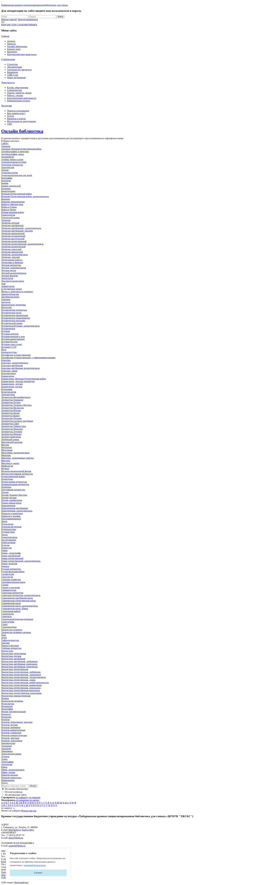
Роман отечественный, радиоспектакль (20, 561)
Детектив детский (10, 223)
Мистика (5, 460)
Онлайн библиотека (17, 46)
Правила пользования (18, 110)
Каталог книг (14, 49)
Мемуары (6, 455)
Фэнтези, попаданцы (11, 740)
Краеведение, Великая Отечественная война (23, 378)
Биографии (6, 178)
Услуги (10, 116)
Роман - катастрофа (11, 553)
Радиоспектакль (9, 537)
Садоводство (7, 574)
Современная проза (11, 603)
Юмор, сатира (8, 772)
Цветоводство (8, 743)
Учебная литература (11, 648)
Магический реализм (11, 442)
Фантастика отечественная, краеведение (21, 685)
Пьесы (4, 534)
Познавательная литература (15, 484)
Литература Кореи (10, 415)
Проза (4, 521)
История (5, 331)
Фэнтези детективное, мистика (16, 722)
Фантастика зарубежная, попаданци (19, 664)
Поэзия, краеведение (11, 500)
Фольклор (6, 717)
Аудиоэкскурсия (9, 172)
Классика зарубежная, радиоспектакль (20, 368)
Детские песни (8, 270)
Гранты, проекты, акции (19, 93)
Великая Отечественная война (16, 194)
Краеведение (7, 376)
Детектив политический (13, 246)
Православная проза (11, 503)
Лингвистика (8, 394)
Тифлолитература (10, 640)
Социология (7, 614)
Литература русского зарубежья (17, 421)
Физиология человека (12, 701)
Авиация (5, 146)
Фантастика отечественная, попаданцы (21, 688)
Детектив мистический (12, 238)
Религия (5, 545)
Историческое (8, 328)
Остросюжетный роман (13, 476)
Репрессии (6, 548)
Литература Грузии (10, 402)
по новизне (34, 797)
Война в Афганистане (12, 204)
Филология (6, 706)
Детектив (6, 220)
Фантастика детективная (13, 653)
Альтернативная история (13, 162)
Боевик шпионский (11, 186)
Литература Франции (12, 429)
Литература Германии (12, 400)
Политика (6, 487)
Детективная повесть (11, 260)
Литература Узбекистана (13, 426)
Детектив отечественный (13, 241)
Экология (6, 748)
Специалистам (14, 90)
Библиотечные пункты (18, 101)
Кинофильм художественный (16, 355)
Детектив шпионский (12, 252)
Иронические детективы (13, 305)
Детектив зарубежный (12, 225)
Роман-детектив (9, 563)
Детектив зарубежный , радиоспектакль (21, 228)
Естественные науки (11, 289)
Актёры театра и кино (12, 159)
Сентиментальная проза (13, 582)
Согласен (38, 873)
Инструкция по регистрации (21, 121)
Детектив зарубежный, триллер (17, 231)
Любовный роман (10, 439)
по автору (34, 800)
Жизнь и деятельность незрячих (17, 291)
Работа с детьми (15, 95)
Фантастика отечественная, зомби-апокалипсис (25, 682)
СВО (9, 124)
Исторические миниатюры (14, 315)
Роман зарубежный (10, 555)
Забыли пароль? (9, 19)
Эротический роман (11, 754)
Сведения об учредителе (19, 69)
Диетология (7, 278)
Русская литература (11, 569)
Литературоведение (11, 437)
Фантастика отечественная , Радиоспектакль (23, 677)
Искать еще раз (28, 810)
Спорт (4, 624)
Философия (7, 709)
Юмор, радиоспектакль (12, 769)
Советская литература (12, 592)
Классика (6, 360)
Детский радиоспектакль (13, 273)
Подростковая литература (14, 482)
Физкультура (7, 703)
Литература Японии (11, 434)
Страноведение (9, 627)
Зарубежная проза (10, 297)
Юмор (4, 767)
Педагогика (7, 479)
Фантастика (7, 651)
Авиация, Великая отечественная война (21, 149)
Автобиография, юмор (12, 154)
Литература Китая (10, 413)
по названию (22, 800)
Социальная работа (10, 611)
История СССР (8, 347)
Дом (3, 283)
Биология (6, 180)
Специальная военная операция (17, 619)
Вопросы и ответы (16, 118)
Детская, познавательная (13, 268)
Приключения (8, 505)
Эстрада (5, 756)
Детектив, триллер (10, 257)
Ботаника (6, 188)
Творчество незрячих (11, 629)
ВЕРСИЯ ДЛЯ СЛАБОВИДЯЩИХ (19, 24)
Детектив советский (11, 249)
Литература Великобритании (15, 397)
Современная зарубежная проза (17, 598)
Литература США (10, 423)
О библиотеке (8, 59)
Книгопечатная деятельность (21, 98)
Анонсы (11, 41)
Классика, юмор (9, 371)
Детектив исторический (13, 236)
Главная (5, 36)
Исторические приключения (15, 318)
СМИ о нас (12, 75)
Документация (14, 67)
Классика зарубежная (12, 365)
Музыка (5, 468)
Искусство (6, 307)
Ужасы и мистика (10, 645)
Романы (5, 566)
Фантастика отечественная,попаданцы (20, 690)
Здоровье (5, 299)
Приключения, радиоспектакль (16, 511)
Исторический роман (11, 323)
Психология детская (11, 526)
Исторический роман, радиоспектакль (20, 326)
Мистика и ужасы (10, 463)
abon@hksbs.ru (16, 838)
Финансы (6, 714)
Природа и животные (12, 513)
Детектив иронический (13, 233)
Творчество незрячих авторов (16, 632)
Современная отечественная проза (18, 600)
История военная (9, 334)
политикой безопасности (35, 865)
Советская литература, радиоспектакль (20, 595)
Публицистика (8, 529)
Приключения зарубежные (14, 508)
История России (9, 341)
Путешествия (8, 532)
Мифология (7, 466)
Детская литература (11, 265)
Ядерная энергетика (11, 777)
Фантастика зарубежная (13, 659)
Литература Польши (11, 418)
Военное (5, 199)
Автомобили (7, 157)
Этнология (6, 764)
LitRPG (5, 143)
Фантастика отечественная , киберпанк (21, 672)
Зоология (5, 302)
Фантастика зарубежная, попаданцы (19, 666)
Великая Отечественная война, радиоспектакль (25, 196)
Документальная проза (12, 281)
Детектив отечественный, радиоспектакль (22, 244)
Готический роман (10, 217)
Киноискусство (9, 352)
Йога (3, 349)
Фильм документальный (13, 711)
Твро (3, 635)
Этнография (7, 762)
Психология (7, 524)
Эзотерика (6, 746)
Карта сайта (28, 830)
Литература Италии (11, 410)
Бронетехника (8, 191)
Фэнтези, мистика (10, 738)
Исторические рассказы (13, 320)
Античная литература (12, 164)
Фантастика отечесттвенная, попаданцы (21, 693)
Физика (5, 698)
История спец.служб (11, 344)
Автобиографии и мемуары (15, 151)
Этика (4, 759)
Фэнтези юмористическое (14, 735)
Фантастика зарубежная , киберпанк (19, 661)
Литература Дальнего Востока (16, 405)
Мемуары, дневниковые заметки (17, 458)
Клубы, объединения (17, 87)
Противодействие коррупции (22, 54)
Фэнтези (5, 719)
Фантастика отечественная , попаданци (21, 674)
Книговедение (8, 373)
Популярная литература (13, 489)
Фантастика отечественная (14, 669)
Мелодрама (6, 450)
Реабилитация (8, 542)
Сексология (7, 577)
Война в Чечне (8, 209)
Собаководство (8, 590)
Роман (4, 550)
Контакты (12, 51)
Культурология (8, 392)
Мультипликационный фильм (16, 471)
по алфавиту (22, 797)
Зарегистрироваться (28, 19)
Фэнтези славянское (11, 732)
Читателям (6, 105)
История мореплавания (13, 339)
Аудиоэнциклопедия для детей (16, 175)
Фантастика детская (11, 656)
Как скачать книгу (16, 113)
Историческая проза (11, 312)
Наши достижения (16, 77)
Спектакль (6, 616)
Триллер (5, 643)
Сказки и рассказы (10, 587)
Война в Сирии (9, 207)
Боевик (4, 183)
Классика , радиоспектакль (14, 363)
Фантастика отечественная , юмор (18, 680)
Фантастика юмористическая (15, 695)
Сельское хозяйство (11, 579)
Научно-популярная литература (17, 474)
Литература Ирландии (12, 408)
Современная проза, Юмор (14, 608)
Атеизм (5, 170)
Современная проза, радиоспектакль (19, 606)
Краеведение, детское (12, 384)
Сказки (4, 585)
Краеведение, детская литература (18, 381)
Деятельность (8, 82)
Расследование (8, 540)
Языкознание (7, 780)
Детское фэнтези (9, 275)
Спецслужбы (7, 622)
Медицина (6, 447)
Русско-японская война (12, 571)
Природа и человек (10, 516)
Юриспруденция (9, 775)
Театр (4, 637)
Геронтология (8, 215)
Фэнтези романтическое (13, 730)
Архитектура (7, 167)
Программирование (11, 518)
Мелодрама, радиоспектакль (15, 452)
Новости (11, 44)
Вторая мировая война (12, 212)
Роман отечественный (12, 558)
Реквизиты (12, 72)
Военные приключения (13, 201)
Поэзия (4, 492)
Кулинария (6, 389)
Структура (12, 64)
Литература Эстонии (11, 431)
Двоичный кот (21, 882)
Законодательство (10, 294)
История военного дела (13, 336)
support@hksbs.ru (17, 845)
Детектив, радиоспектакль (14, 254)
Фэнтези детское (9, 725)
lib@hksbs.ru (15, 830)
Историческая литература (14, 310)
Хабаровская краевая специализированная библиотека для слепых (34, 5)
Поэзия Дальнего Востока (14, 495)
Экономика (6, 751)
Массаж (5, 445)
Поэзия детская (8, 497)
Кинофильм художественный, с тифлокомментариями (28, 357)
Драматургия (7, 286)
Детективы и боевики (12, 262)
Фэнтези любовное (10, 727)
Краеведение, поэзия (11, 386)
